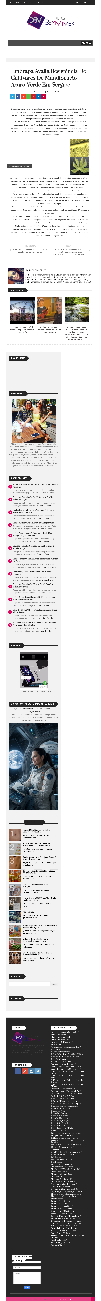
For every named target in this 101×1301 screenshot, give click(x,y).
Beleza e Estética (58, 1054)
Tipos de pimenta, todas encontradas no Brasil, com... (39, 872)
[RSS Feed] (92, 2)
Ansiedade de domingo (61, 1042)
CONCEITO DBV (13, 2)
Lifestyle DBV (57, 1157)
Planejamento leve (73, 1194)
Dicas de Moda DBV (59, 1108)
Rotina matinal (57, 1218)
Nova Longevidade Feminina (63, 1184)
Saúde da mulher (73, 1223)
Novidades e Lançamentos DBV (64, 1189)
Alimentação (72, 1032)
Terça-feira (56, 1233)
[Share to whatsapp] (28, 96)
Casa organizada (72, 1069)
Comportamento (58, 1091)
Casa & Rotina (57, 1067)
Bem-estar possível (59, 1059)
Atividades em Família (60, 1044)
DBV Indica (69, 1099)
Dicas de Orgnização (60, 1121)
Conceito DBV (73, 1091)
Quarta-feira (56, 1211)
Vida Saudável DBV (59, 1240)
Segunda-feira (57, 1228)
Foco (75, 1147)
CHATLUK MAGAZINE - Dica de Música (67, 1085)
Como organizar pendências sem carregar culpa (33, 523)
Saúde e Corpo (57, 1226)
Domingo (55, 1131)
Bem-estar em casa (70, 1057)
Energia (54, 1135)
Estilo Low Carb (58, 1138)
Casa (72, 1064)
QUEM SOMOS (26, 2)
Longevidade (56, 1162)
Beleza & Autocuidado (60, 1052)
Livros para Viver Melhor (61, 1159)
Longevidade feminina (60, 1164)
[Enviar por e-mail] (43, 96)
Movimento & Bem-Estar (61, 1174)
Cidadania (55, 1089)
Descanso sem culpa (70, 1103)
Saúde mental (72, 1226)
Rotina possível (72, 1218)
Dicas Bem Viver (58, 1111)
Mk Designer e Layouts (65, 1299)
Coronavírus (76, 1094)
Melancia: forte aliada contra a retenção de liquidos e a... (36, 940)
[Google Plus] (81, 2)
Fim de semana (58, 1145)
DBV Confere (56, 1099)
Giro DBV (55, 1150)
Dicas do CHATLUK (59, 1123)
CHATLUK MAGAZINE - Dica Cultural (67, 1072)
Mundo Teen (68, 1182)
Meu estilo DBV (58, 1169)
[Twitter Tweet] (12, 96)
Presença (76, 1196)
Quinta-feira (69, 1211)
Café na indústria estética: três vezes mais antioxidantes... (38, 954)
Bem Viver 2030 (74, 1054)
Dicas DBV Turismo (59, 1116)
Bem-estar (55, 1057)
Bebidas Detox (57, 1049)
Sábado (70, 1221)
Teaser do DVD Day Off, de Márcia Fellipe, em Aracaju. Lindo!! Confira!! (22, 329)
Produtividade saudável (61, 1206)
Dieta (70, 1128)
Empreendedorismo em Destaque (65, 1133)
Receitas (54, 1214)
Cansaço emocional (59, 1064)
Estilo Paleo (72, 1138)
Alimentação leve (58, 1035)
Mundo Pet (55, 1182)
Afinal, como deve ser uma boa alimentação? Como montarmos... (37, 845)
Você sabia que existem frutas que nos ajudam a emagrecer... (40, 926)
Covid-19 (54, 1096)
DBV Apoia (71, 1096)
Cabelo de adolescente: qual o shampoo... (36, 886)
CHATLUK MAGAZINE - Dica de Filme (67, 1077)
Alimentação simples (60, 1040)
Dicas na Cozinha (58, 1128)
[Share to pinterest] (33, 96)
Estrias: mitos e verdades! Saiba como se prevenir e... (36, 831)
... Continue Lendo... (47, 493)
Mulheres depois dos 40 (61, 1179)
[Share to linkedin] (38, 96)
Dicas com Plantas (59, 1113)
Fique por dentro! (74, 1145)
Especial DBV (65, 1135)
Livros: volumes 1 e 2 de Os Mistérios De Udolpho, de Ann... (40, 899)
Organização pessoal (73, 1191)
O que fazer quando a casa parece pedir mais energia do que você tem (32, 534)
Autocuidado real (71, 1047)
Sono (74, 1231)
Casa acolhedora (72, 1067)
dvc (62, 1131)
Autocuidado (56, 1047)
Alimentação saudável (60, 1037)
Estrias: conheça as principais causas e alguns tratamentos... (39, 858)
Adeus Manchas (58, 1032)
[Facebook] (88, 2)
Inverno (71, 1155)
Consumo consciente (60, 1094)
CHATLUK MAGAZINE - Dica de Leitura (67, 1081)
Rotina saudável (58, 1221)
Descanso (55, 1103)
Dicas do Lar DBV (59, 1126)
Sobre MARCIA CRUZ (60, 1231)
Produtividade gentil (59, 1201)
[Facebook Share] (18, 96)
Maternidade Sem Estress (62, 1167)
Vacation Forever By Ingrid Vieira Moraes (67, 1237)
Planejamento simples (60, 1196)
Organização (56, 1191)
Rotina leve (74, 1216)
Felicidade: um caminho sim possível (67, 1141)
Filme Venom (28, 912)
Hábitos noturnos (58, 1155)
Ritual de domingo (59, 1216)
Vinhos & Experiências (60, 1242)
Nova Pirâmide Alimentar (61, 1187)
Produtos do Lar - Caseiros (62, 1209)
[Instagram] (77, 2)
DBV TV (54, 1101)
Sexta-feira (71, 1228)
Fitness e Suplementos (60, 1147)
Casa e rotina (57, 1069)
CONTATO (39, 2)
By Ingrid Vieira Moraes (61, 1062)
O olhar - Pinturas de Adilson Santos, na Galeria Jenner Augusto (49, 329)
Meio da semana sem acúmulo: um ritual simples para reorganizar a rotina (34, 624)
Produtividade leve (59, 1204)
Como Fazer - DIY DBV (71, 1089)
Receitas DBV (66, 1214)
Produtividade (57, 1199)
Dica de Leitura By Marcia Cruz (64, 1106)
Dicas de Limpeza (59, 1118)
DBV (62, 1096)
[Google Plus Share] (23, 96)
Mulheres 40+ (57, 1177)
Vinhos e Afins (57, 1245)
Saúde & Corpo (57, 1223)
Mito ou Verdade (74, 1169)
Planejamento (57, 1194)
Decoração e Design (68, 1101)
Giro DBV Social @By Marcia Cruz (19, 166)
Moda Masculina (58, 1172)
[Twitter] (85, 2)
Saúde (78, 1221)
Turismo (66, 1233)
